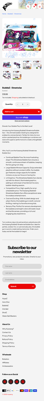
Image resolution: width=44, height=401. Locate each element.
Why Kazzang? (8, 329)
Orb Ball (5, 309)
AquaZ (4, 298)
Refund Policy (7, 339)
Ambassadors (7, 366)
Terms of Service (8, 346)
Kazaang (10, 394)
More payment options (22, 121)
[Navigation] (39, 6)
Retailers (5, 359)
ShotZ (4, 312)
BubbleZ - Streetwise (14, 14)
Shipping (15, 98)
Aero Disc (6, 302)
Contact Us (6, 332)
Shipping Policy (8, 343)
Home (4, 14)
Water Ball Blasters (9, 316)
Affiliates (5, 363)
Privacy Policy (7, 336)
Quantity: (9, 104)
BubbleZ (5, 91)
